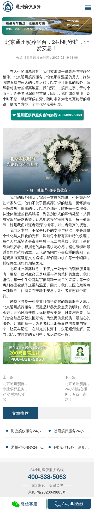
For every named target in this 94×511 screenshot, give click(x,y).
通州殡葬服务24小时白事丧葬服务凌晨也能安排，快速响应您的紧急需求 (27, 447)
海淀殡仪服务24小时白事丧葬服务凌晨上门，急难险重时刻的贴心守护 (27, 431)
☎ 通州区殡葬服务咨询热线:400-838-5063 (47, 114)
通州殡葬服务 (32, 76)
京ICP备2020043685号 (47, 492)
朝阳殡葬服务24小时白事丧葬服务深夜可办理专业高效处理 (70, 431)
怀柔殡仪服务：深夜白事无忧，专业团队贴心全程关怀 (70, 447)
